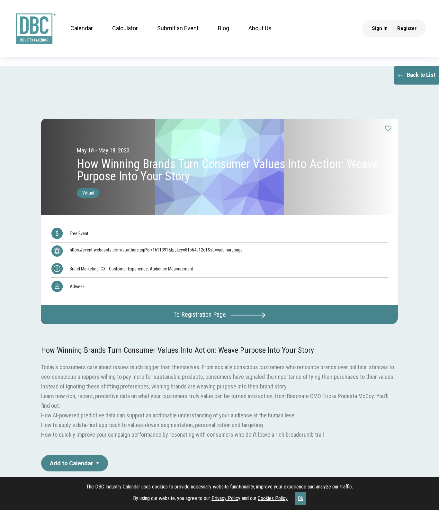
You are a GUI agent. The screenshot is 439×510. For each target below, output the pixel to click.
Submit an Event (177, 28)
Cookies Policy (273, 498)
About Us (259, 28)
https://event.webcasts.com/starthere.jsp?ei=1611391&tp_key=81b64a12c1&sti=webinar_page (156, 249)
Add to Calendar (72, 463)
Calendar (81, 28)
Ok (300, 498)
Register (407, 29)
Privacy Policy (225, 498)
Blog (223, 28)
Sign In (380, 29)
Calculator (125, 28)
